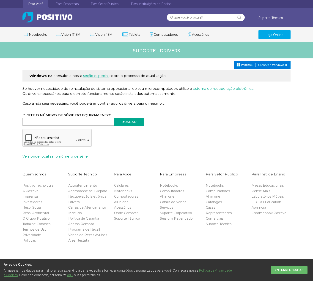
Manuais (75, 213)
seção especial (96, 76)
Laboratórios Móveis (268, 196)
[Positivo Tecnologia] (56, 17)
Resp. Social (31, 207)
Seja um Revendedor (177, 218)
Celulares (121, 185)
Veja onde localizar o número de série (55, 156)
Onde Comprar (126, 213)
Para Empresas (67, 4)
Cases (210, 207)
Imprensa (30, 196)
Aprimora (259, 207)
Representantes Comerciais (219, 216)
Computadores (126, 196)
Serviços (166, 207)
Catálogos (214, 202)
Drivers (74, 202)
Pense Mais (261, 191)
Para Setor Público (104, 4)
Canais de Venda (173, 202)
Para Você (35, 4)
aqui (70, 275)
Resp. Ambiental (35, 213)
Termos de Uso (34, 229)
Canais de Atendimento (87, 207)
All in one (121, 202)
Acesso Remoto (81, 224)
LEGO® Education (266, 202)
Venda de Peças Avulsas (87, 235)
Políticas (29, 240)
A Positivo (30, 191)
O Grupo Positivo (36, 218)
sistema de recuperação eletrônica (223, 88)
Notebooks (123, 191)
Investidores (32, 202)
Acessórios (122, 207)
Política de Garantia (83, 218)
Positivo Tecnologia (37, 185)
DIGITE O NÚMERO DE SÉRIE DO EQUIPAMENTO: (66, 115)
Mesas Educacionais (268, 185)
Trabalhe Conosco (36, 224)
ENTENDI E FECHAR (289, 270)
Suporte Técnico (127, 218)
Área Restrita (78, 240)
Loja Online (274, 35)
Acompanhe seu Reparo (87, 191)
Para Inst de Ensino (151, 4)
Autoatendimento (82, 185)
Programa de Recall (84, 229)
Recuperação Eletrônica (87, 196)
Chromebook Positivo (269, 213)
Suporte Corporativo (176, 213)
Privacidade (31, 235)
